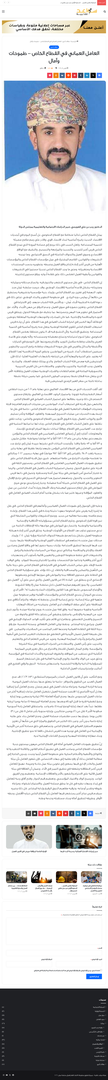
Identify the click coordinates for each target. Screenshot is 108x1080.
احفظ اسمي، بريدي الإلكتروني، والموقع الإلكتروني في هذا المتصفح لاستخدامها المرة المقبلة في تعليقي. (67, 970)
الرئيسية (74, 41)
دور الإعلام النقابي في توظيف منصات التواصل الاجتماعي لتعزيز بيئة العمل (92, 888)
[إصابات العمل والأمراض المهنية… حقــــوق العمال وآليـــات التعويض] (41, 877)
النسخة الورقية (99, 1011)
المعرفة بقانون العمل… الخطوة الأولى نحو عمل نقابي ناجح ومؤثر (75, 3)
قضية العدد (98, 1048)
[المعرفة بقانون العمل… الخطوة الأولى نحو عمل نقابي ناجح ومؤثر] (66, 877)
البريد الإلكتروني (96, 959)
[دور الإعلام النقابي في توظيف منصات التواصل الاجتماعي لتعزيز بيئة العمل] (91, 877)
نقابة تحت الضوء (96, 1028)
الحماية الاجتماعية (98, 1007)
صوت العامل (100, 1019)
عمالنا (102, 1023)
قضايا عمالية (100, 1040)
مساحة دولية (100, 1060)
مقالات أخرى (66, 41)
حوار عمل (101, 1015)
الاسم (99, 948)
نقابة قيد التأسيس (95, 1032)
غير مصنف (100, 1036)
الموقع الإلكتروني (46, 959)
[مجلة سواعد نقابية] (86, 11)
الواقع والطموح (97, 1044)
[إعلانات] (54, 27)
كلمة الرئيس (100, 1052)
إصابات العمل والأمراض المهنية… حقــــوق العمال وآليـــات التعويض (43, 888)
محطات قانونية (99, 1056)
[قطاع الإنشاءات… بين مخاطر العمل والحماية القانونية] (16, 877)
